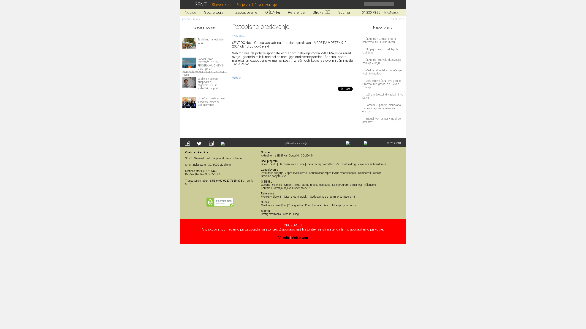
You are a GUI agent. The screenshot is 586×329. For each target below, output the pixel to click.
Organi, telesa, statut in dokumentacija (307, 184)
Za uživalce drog (346, 164)
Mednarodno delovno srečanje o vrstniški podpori (382, 72)
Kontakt (265, 188)
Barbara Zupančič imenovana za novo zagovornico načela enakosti (381, 108)
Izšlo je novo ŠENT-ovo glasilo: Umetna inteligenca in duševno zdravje (381, 84)
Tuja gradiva (295, 205)
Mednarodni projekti (296, 196)
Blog (296, 214)
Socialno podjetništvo (273, 176)
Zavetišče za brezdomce (372, 164)
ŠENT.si (186, 19)
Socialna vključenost (369, 173)
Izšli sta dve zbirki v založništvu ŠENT (382, 96)
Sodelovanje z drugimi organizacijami (332, 196)
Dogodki (294, 155)
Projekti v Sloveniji (271, 196)
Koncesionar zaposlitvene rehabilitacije (332, 173)
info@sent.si (391, 12)
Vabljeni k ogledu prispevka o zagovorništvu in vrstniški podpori (208, 83)
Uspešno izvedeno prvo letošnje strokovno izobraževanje (211, 101)
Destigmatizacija (271, 214)
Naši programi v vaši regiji (347, 184)
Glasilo (287, 214)
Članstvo (370, 184)
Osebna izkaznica (271, 184)
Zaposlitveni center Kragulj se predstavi (381, 120)
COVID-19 (307, 155)
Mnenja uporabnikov (344, 205)
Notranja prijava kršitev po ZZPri (291, 188)
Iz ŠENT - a (280, 155)
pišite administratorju (296, 143)
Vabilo (236, 78)
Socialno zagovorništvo (320, 164)
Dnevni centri (269, 164)
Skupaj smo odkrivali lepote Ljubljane (380, 51)
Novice (196, 19)
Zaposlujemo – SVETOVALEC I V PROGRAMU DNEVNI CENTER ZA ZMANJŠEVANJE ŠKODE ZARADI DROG (203, 67)
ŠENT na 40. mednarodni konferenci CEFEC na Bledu (379, 40)
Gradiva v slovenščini (273, 205)
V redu (283, 238)
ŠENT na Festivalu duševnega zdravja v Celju (381, 61)
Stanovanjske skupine (291, 164)
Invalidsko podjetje (272, 173)
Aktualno (266, 155)
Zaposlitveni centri (296, 173)
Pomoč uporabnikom (317, 205)
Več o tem (300, 238)
